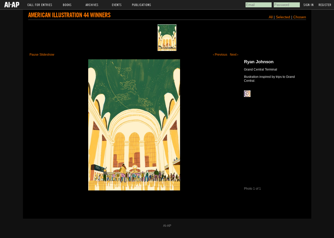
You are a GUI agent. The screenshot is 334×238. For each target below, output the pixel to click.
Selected (283, 17)
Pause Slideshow (41, 54)
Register (325, 5)
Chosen (299, 17)
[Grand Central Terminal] (167, 37)
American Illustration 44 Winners (69, 15)
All (271, 17)
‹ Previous (220, 54)
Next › (234, 54)
